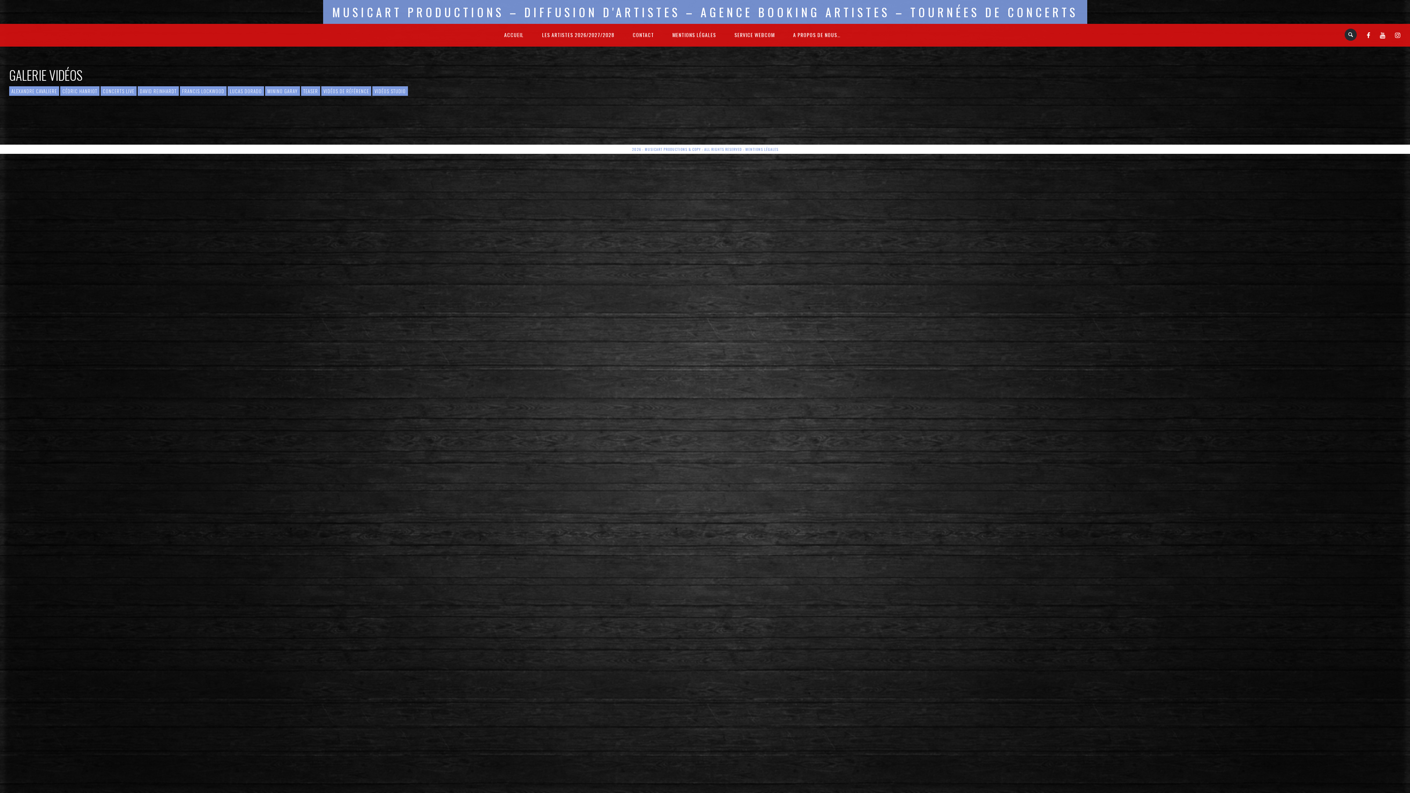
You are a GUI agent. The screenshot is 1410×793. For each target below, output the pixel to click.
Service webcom (754, 35)
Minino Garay (282, 91)
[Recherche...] (1351, 35)
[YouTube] (1383, 35)
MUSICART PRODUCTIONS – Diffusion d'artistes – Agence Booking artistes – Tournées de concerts (705, 12)
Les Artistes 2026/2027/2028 (578, 35)
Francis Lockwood (203, 91)
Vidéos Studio (390, 91)
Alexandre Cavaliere (34, 91)
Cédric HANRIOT (79, 91)
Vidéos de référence (346, 91)
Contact (643, 35)
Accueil (514, 35)
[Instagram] (1398, 35)
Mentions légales (694, 35)
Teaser (310, 91)
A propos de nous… (816, 35)
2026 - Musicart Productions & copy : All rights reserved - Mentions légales (705, 149)
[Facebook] (1369, 35)
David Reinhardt (158, 91)
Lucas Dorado (246, 91)
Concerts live (118, 91)
